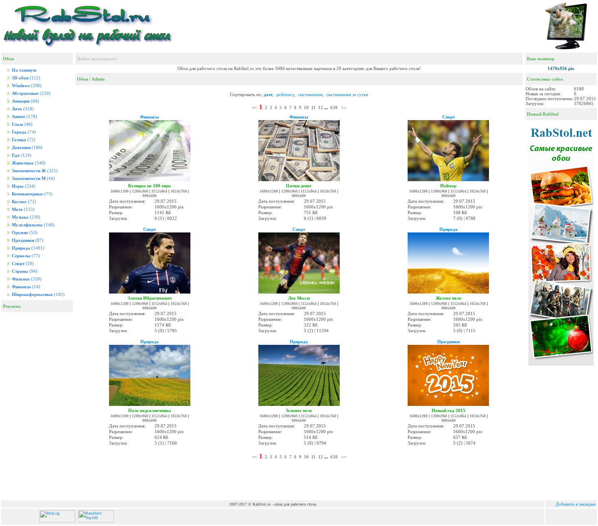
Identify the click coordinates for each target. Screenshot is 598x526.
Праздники (448, 341)
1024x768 (178, 191)
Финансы (149, 116)
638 (334, 107)
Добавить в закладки (576, 504)
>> (343, 107)
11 (313, 107)
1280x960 (140, 191)
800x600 (149, 195)
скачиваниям (310, 94)
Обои (82, 79)
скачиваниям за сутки (347, 94)
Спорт (448, 116)
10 (306, 107)
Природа (448, 229)
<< (254, 107)
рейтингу (285, 94)
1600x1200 (119, 191)
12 (320, 107)
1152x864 (159, 191)
